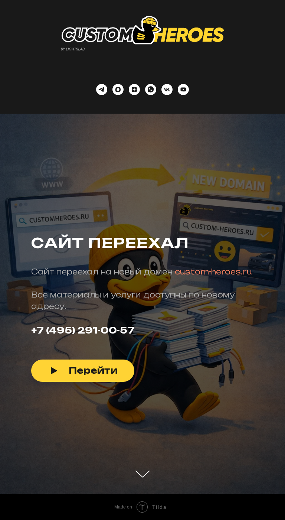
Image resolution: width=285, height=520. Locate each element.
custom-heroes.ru (213, 341)
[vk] (167, 89)
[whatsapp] (150, 89)
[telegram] (101, 89)
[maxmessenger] (118, 89)
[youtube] (183, 89)
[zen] (134, 89)
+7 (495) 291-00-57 (82, 400)
